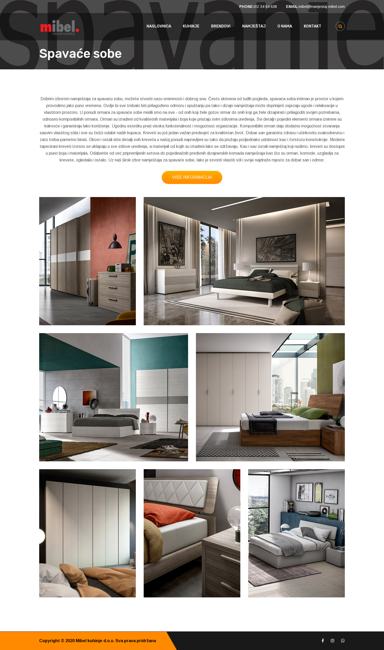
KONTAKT (312, 26)
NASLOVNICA (159, 26)
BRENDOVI (220, 26)
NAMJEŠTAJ (254, 26)
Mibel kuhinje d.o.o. (95, 640)
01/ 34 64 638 (265, 6)
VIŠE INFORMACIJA (192, 177)
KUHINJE (191, 26)
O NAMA (284, 26)
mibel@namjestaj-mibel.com (322, 6)
